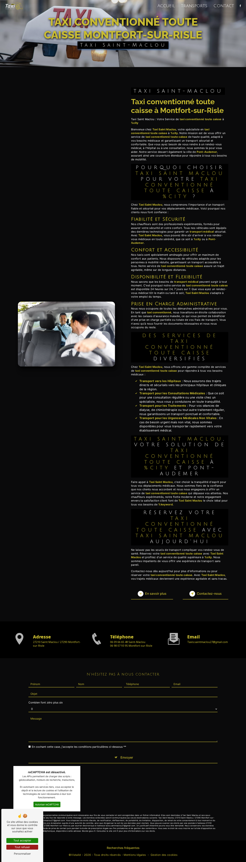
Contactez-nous (209, 594)
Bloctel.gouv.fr (88, 831)
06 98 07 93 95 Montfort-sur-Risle (131, 646)
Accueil (166, 6)
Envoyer (126, 757)
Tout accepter (22, 840)
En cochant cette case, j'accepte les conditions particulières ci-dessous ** (79, 746)
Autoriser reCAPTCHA (47, 804)
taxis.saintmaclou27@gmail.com (207, 642)
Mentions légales (135, 854)
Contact (223, 6)
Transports (194, 6)
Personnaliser (22, 853)
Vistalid (76, 854)
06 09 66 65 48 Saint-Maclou (127, 642)
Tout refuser (22, 847)
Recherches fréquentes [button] (123, 848)
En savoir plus (155, 594)
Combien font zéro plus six (45, 702)
